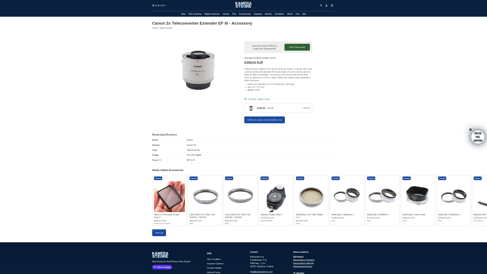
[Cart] (332, 5)
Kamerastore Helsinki (303, 263)
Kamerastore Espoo (302, 266)
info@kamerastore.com (261, 271)
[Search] (321, 5)
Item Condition (214, 259)
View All (159, 233)
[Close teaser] (470, 129)
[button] (477, 137)
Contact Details (214, 268)
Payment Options (215, 263)
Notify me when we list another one (264, 120)
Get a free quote (297, 47)
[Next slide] (332, 200)
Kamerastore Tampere (303, 260)
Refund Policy (213, 272)
